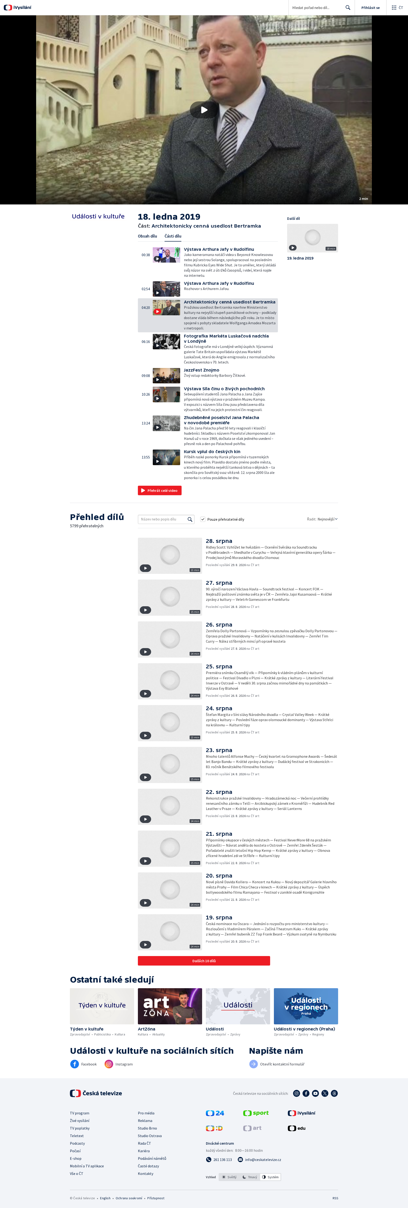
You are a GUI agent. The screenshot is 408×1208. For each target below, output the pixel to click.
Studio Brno (147, 1128)
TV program (79, 1113)
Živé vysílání (79, 1120)
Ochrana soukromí (129, 1198)
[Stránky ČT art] (252, 1129)
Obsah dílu (147, 236)
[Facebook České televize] (306, 1093)
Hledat (348, 7)
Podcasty (77, 1143)
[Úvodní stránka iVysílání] (22, 7)
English (105, 1198)
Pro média (146, 1113)
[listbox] (250, 1177)
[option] (229, 1177)
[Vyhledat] (190, 519)
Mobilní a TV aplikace (87, 1166)
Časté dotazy (148, 1166)
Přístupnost (155, 1198)
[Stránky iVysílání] (301, 1114)
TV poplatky (79, 1128)
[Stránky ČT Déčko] (214, 1129)
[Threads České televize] (334, 1093)
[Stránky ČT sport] (256, 1114)
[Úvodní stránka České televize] (96, 1093)
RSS (335, 1198)
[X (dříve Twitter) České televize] (325, 1093)
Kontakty (145, 1173)
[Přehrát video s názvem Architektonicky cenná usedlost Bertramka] (204, 109)
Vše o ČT (76, 1173)
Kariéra (144, 1150)
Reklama (145, 1120)
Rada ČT (144, 1143)
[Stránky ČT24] (215, 1114)
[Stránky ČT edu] (296, 1129)
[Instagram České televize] (296, 1093)
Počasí (75, 1150)
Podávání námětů (152, 1158)
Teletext (77, 1135)
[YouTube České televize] (315, 1093)
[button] (204, 109)
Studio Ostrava (150, 1135)
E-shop (75, 1158)
